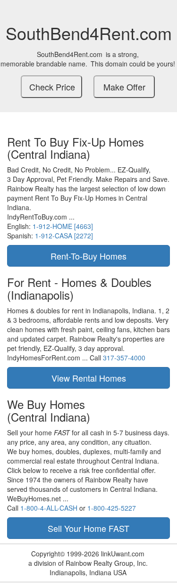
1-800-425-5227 (111, 508)
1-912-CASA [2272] (64, 235)
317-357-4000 (124, 357)
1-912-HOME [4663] (63, 226)
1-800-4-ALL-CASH (48, 508)
